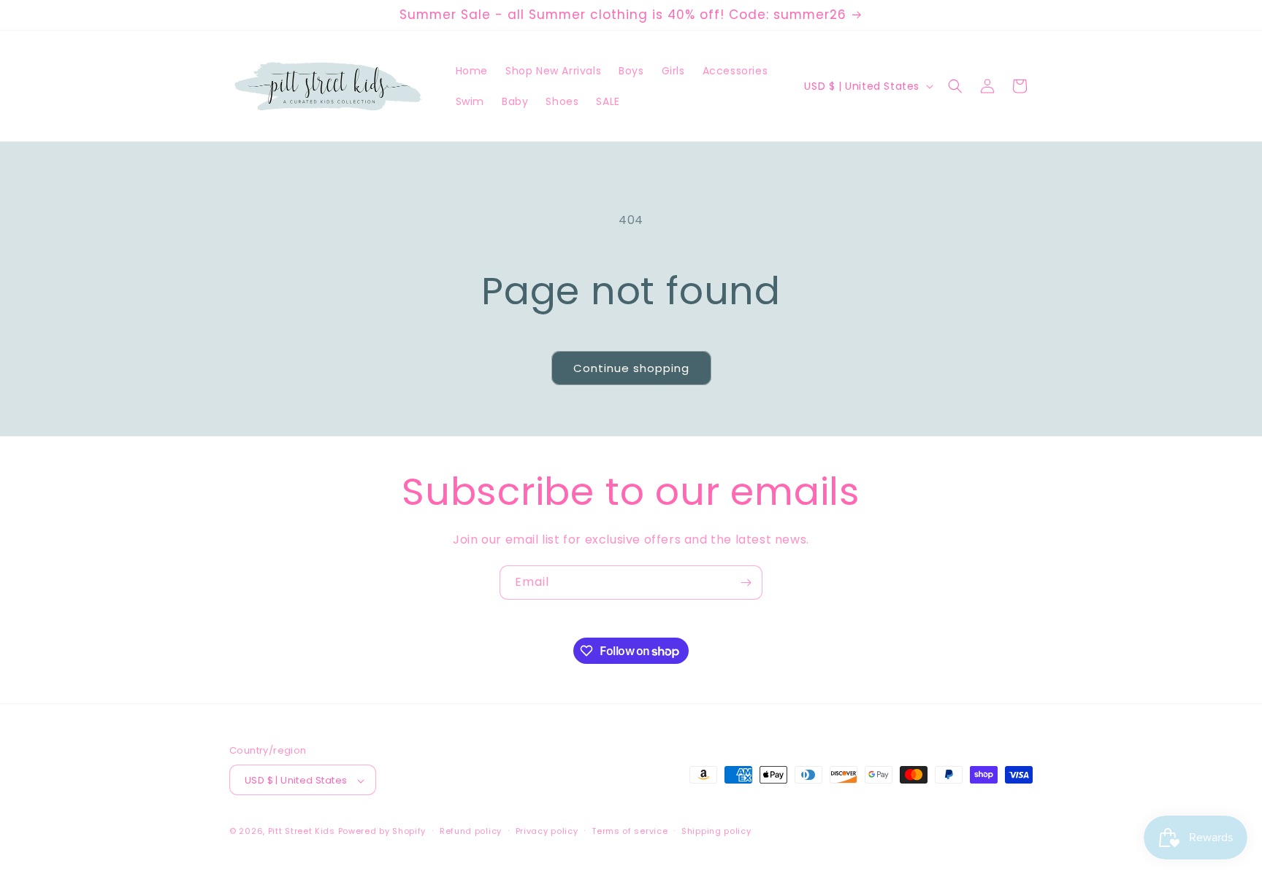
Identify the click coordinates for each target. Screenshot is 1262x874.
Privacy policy (547, 831)
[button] (955, 86)
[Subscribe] (746, 582)
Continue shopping (631, 368)
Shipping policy (716, 831)
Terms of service (630, 831)
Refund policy (471, 831)
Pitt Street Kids (301, 832)
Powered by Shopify (382, 832)
